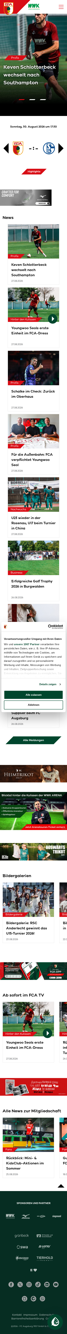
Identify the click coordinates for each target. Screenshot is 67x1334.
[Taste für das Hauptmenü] (61, 6)
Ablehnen (33, 705)
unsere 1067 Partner (27, 644)
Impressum (30, 1314)
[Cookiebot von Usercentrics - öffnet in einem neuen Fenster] (48, 626)
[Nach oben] (61, 1184)
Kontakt (17, 1314)
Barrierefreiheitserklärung (27, 1318)
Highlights (34, 171)
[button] (23, 99)
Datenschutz (47, 1314)
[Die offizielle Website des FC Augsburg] (8, 8)
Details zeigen (47, 684)
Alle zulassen (34, 694)
